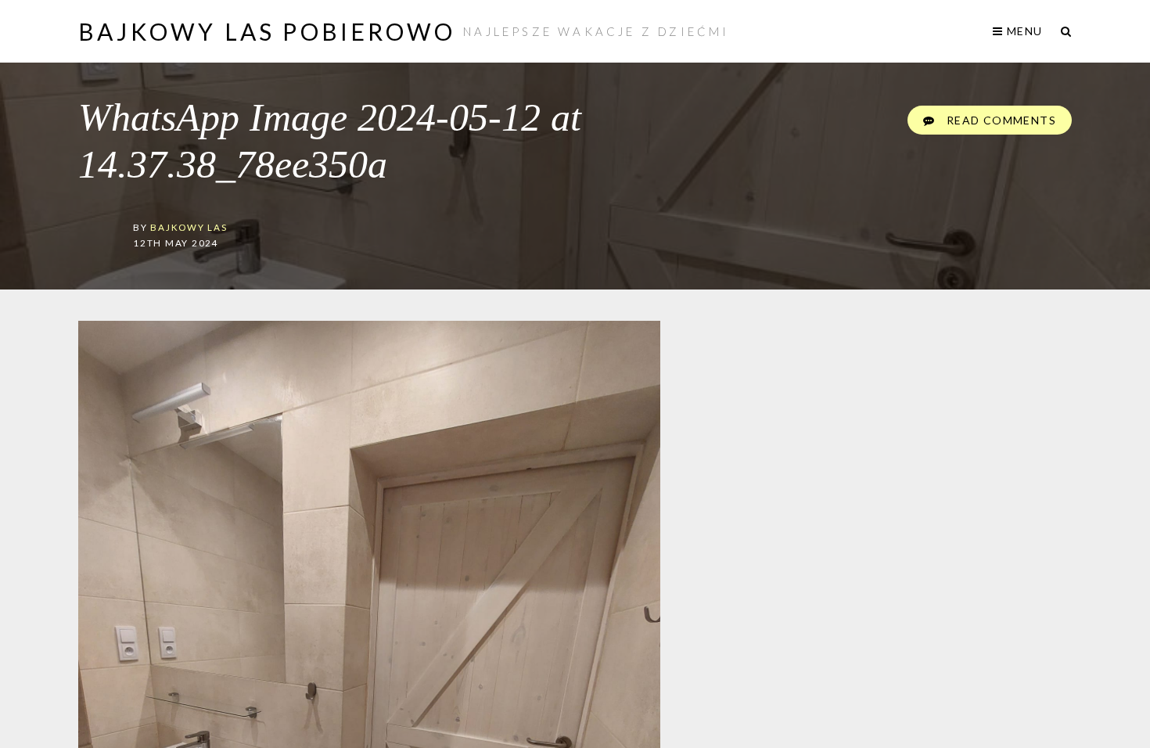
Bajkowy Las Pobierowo (266, 31)
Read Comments (999, 120)
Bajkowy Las (188, 226)
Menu (1023, 31)
